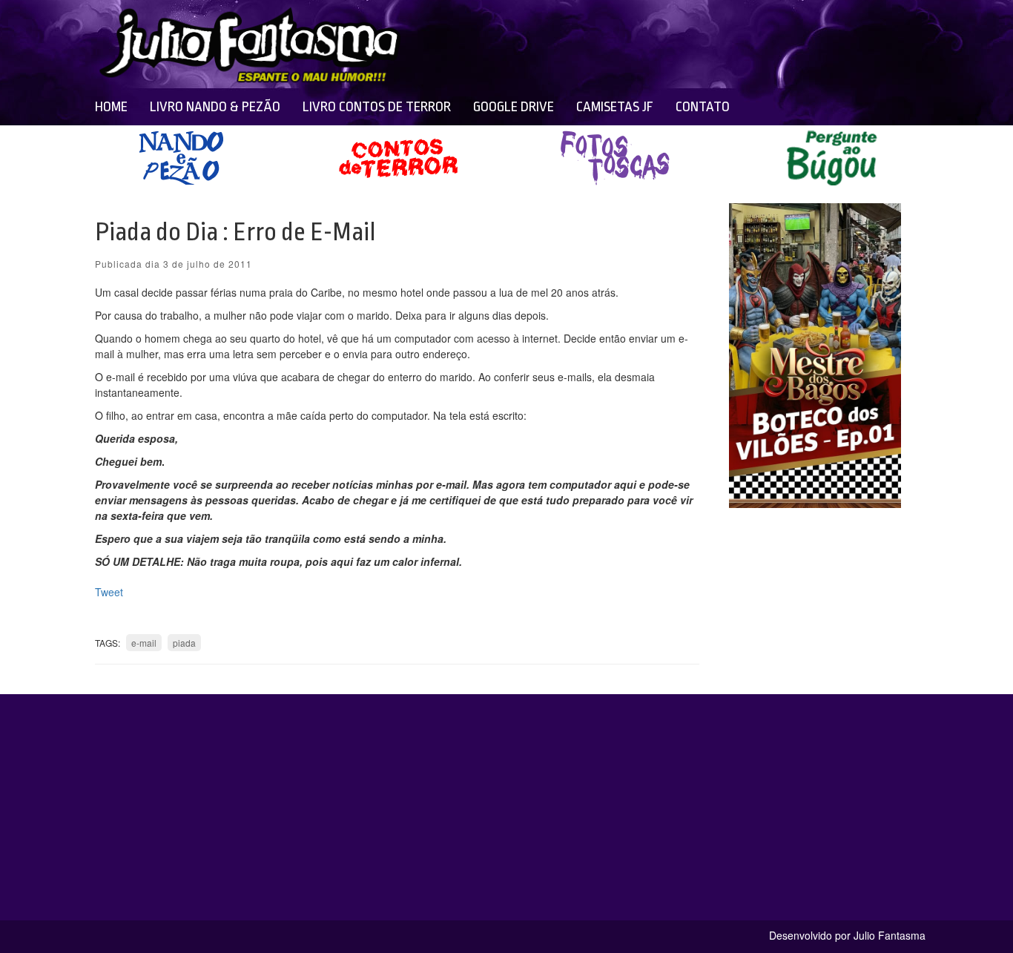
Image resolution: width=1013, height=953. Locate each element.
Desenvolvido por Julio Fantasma (847, 935)
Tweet (109, 591)
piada (184, 642)
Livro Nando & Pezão (215, 107)
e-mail (143, 642)
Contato (703, 107)
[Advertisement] (619, 44)
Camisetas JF (614, 107)
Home (111, 107)
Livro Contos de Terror (377, 107)
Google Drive (513, 107)
